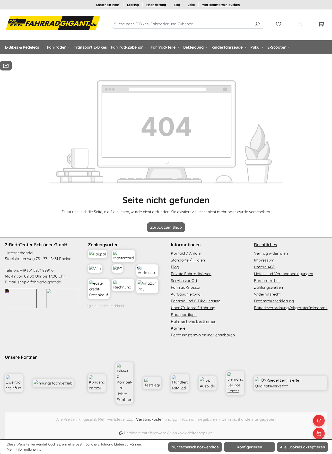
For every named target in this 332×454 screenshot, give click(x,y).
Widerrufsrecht (267, 294)
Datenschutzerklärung (274, 300)
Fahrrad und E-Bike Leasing (195, 300)
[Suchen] (257, 24)
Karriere (178, 328)
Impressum (264, 260)
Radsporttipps (184, 314)
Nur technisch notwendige (195, 447)
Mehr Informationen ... (24, 449)
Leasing (133, 5)
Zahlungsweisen (268, 287)
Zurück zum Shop (166, 227)
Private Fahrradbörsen (191, 273)
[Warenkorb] (321, 24)
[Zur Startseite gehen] (53, 22)
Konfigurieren (249, 447)
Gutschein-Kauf (108, 5)
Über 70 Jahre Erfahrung (193, 307)
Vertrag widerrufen (271, 253)
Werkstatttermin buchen (221, 5)
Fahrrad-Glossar (186, 287)
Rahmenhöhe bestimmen (193, 321)
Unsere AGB (264, 266)
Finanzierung (156, 5)
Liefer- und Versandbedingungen (283, 273)
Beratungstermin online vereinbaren (203, 334)
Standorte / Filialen (188, 260)
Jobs (191, 5)
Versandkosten (150, 419)
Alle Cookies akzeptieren (302, 447)
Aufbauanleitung (186, 294)
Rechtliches (265, 244)
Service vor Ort (184, 280)
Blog (177, 5)
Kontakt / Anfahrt (186, 253)
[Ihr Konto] (300, 24)
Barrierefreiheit (267, 280)
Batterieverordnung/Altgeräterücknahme (291, 307)
